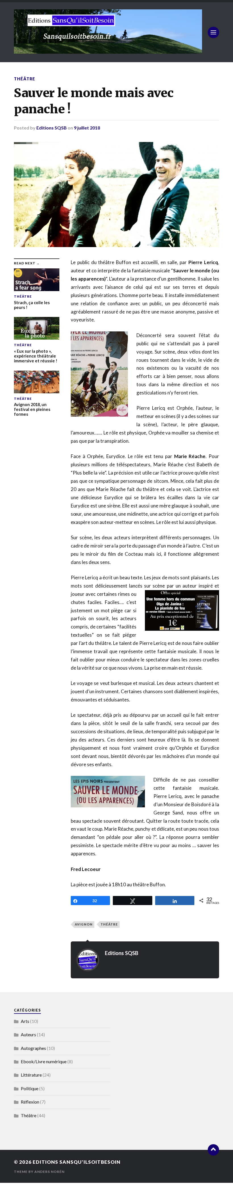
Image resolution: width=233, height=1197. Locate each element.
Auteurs (28, 1034)
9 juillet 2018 (87, 127)
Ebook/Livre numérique (43, 1061)
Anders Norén (49, 1171)
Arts (25, 1021)
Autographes (33, 1048)
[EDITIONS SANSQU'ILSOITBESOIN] (108, 51)
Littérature (31, 1074)
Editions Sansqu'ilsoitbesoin (76, 1162)
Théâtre (24, 78)
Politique (29, 1088)
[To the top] (213, 1150)
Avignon (84, 924)
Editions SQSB (51, 127)
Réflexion (30, 1101)
